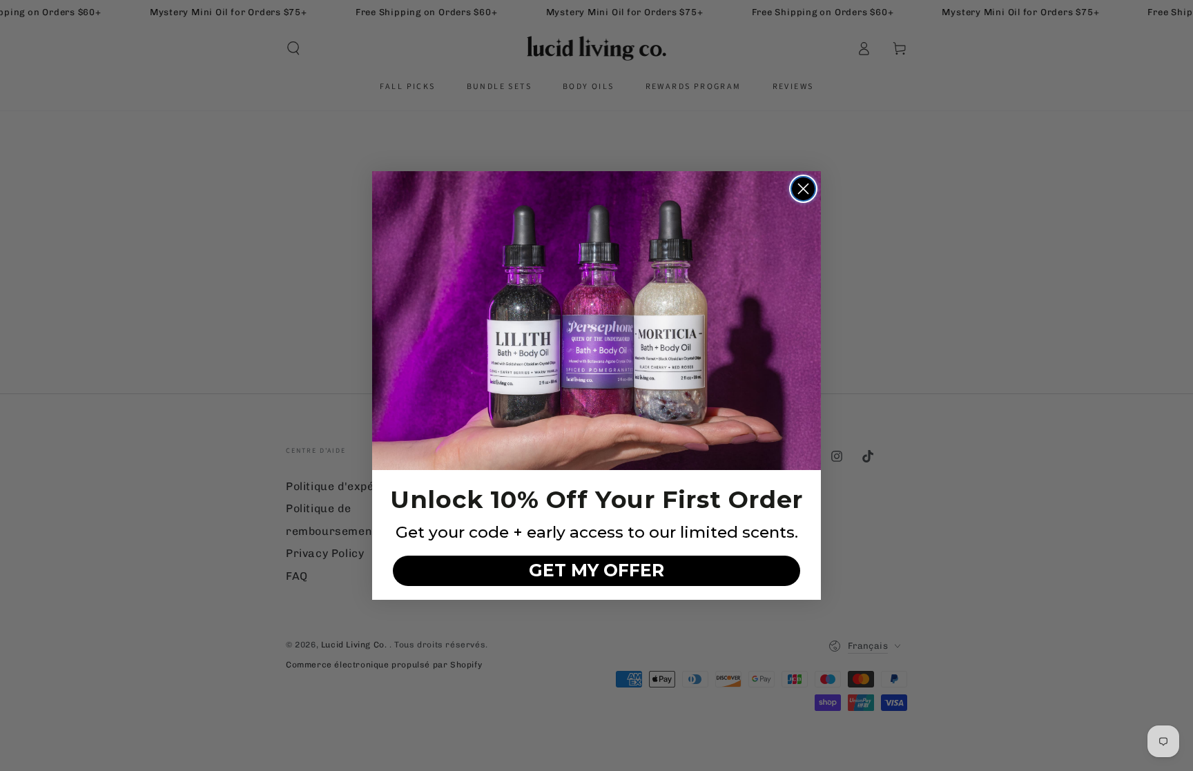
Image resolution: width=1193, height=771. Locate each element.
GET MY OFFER (596, 570)
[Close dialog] (803, 189)
